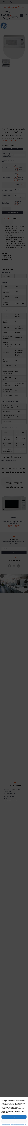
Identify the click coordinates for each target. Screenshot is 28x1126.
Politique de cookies (6, 1124)
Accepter (14, 1117)
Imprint (24, 1124)
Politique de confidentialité (17, 1124)
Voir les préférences (14, 1121)
